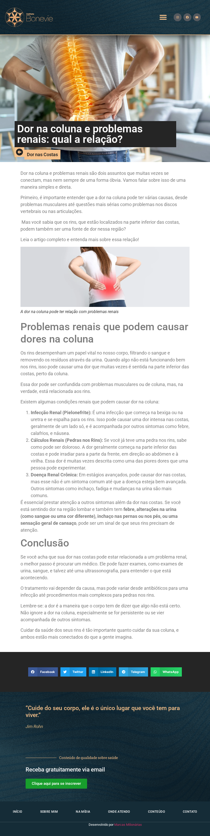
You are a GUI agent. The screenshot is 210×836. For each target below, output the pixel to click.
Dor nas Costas (42, 154)
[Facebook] (187, 17)
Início (17, 811)
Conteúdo (156, 811)
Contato (190, 811)
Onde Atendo (119, 811)
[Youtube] (197, 17)
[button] (163, 17)
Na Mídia (83, 811)
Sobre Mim (49, 811)
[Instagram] (178, 17)
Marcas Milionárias (128, 825)
